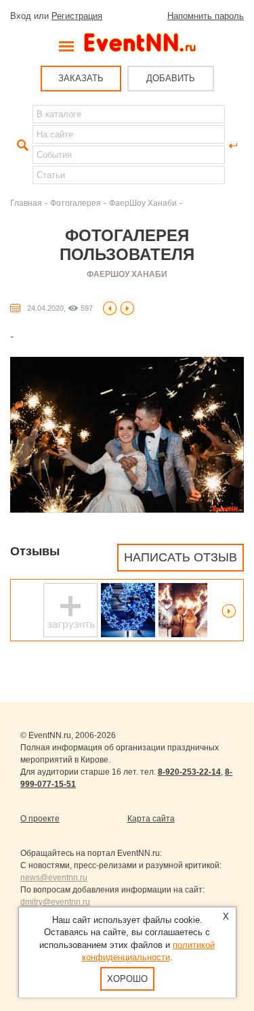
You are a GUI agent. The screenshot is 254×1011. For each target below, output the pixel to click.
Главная (26, 202)
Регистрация (76, 16)
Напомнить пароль (205, 16)
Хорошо (127, 979)
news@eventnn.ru (53, 877)
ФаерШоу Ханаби (143, 202)
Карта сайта (151, 818)
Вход (20, 16)
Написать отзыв (180, 557)
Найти (21, 145)
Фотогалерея (75, 202)
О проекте (40, 818)
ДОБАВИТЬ (170, 78)
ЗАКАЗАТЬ (81, 78)
